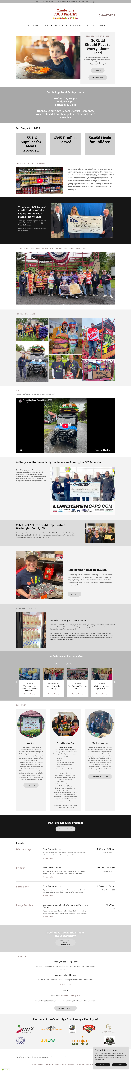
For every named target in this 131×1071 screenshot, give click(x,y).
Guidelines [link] (71, 1064)
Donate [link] (36, 25)
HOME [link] (28, 25)
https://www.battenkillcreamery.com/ (61, 640)
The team (31, 785)
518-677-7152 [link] (107, 15)
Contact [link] (101, 25)
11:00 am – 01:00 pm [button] (69, 995)
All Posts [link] (57, 664)
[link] (65, 15)
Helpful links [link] (76, 25)
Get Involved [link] (61, 25)
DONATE (98, 70)
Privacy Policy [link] (56, 1064)
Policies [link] (64, 1064)
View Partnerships (100, 776)
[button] (47, 26)
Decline (103, 1064)
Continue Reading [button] (29, 694)
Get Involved (98, 77)
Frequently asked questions (65, 942)
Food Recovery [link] (79, 1064)
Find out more (65, 829)
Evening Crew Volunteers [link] (69, 664)
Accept (119, 1064)
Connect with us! (65, 1008)
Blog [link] (93, 25)
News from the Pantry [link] (44, 1064)
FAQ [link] (86, 25)
